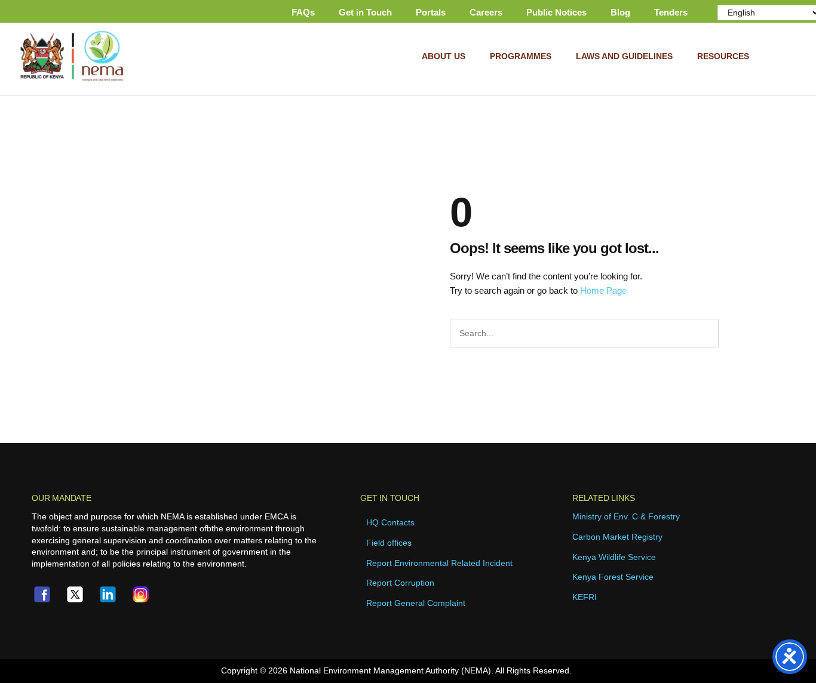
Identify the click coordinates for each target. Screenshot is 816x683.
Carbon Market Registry (617, 537)
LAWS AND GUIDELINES (624, 56)
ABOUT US (443, 56)
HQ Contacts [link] (390, 522)
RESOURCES (723, 56)
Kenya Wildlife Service (614, 557)
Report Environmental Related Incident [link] (439, 563)
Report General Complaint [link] (415, 603)
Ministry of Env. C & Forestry (626, 516)
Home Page (603, 290)
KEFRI (584, 597)
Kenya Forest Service (613, 577)
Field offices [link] (389, 542)
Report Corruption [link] (400, 582)
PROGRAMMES (520, 56)
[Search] (732, 333)
